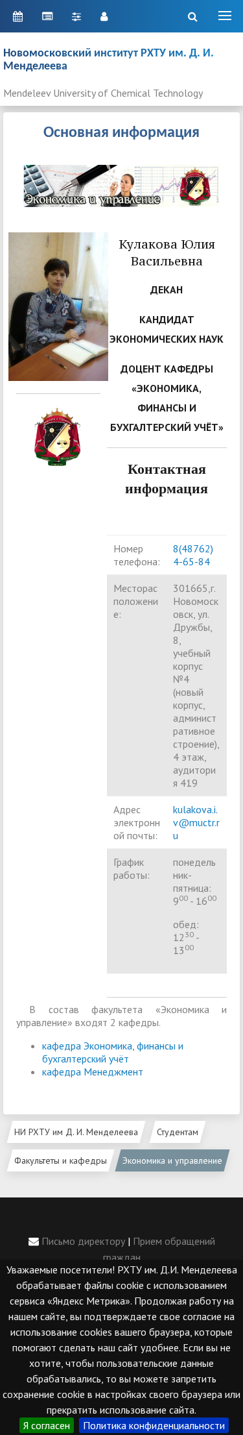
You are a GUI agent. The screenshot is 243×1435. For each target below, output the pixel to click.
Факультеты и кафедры (60, 1160)
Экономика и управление (172, 1160)
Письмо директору (82, 1240)
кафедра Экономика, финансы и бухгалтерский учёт (112, 1052)
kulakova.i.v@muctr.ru (196, 822)
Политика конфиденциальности (154, 1425)
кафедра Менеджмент (92, 1071)
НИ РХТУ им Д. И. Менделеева (76, 1132)
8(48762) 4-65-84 (193, 555)
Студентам (177, 1132)
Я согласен (46, 1425)
